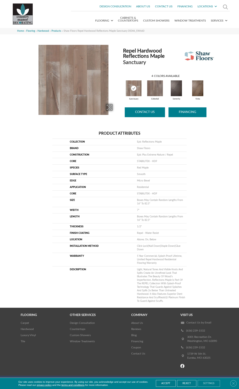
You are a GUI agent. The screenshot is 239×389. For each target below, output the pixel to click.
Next (210, 85)
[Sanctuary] (133, 88)
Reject (186, 383)
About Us (137, 323)
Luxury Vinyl (28, 335)
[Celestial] (155, 88)
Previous (121, 85)
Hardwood (43, 31)
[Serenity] (176, 88)
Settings (209, 383)
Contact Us (145, 112)
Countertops (77, 329)
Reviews (136, 329)
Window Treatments (82, 341)
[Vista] (197, 88)
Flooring (30, 31)
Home (20, 31)
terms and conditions (73, 385)
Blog (134, 335)
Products (56, 31)
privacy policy (44, 385)
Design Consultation (82, 323)
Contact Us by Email (198, 322)
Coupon (136, 347)
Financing (187, 112)
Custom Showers (80, 335)
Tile (23, 341)
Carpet (25, 323)
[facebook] (182, 366)
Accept (165, 383)
